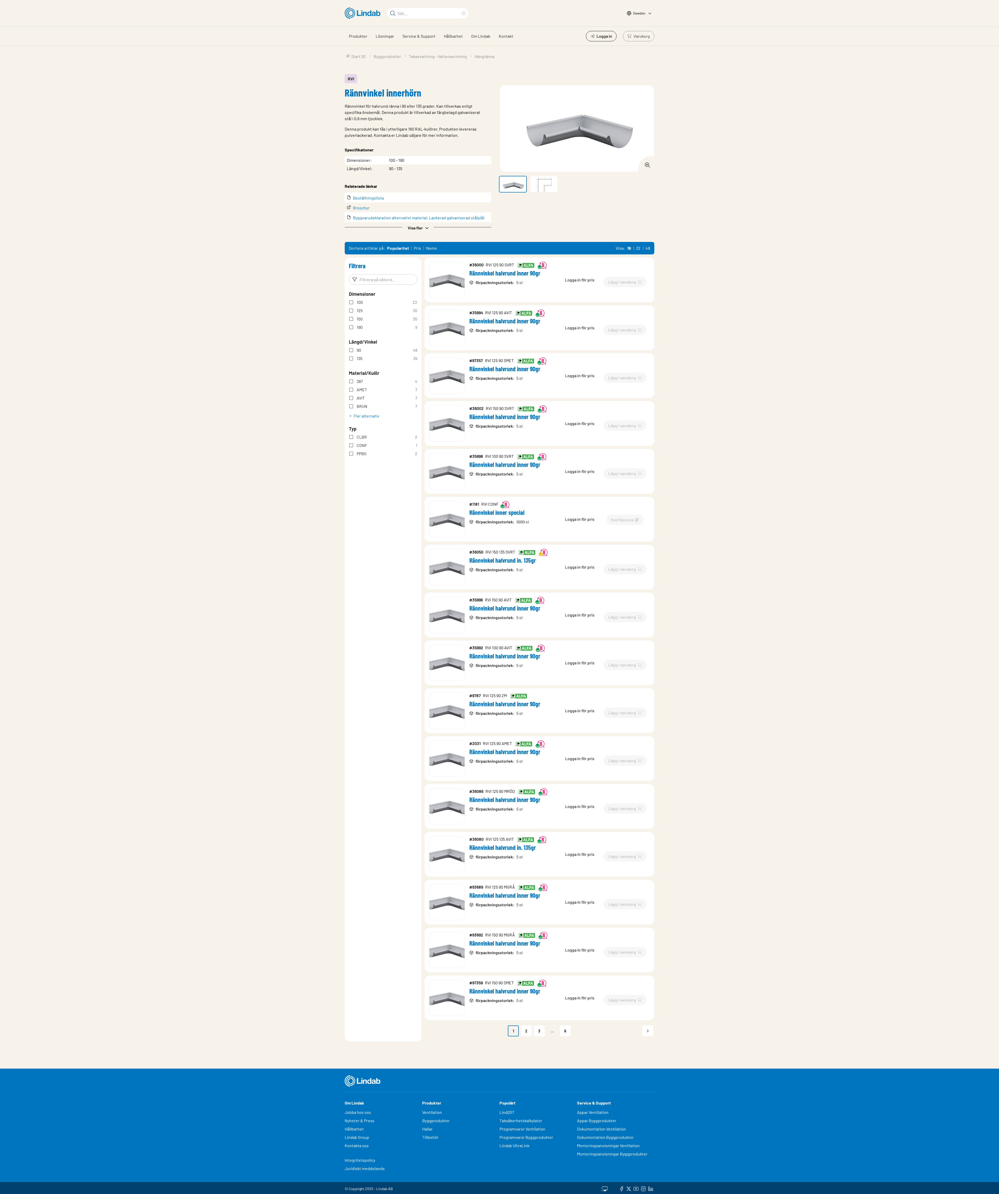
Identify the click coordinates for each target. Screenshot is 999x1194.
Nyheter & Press (359, 1120)
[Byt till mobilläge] (604, 1188)
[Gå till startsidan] (364, 13)
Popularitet (398, 248)
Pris (417, 248)
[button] (418, 227)
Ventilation (432, 1112)
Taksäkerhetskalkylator (520, 1120)
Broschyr (361, 207)
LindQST (507, 1112)
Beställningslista (368, 197)
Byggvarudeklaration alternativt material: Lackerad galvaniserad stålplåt (419, 217)
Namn (431, 248)
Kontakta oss (357, 1145)
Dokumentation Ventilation (601, 1128)
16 (629, 248)
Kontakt (506, 36)
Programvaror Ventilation (522, 1128)
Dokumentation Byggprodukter (605, 1137)
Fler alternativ (366, 415)
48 (647, 248)
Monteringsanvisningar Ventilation (608, 1145)
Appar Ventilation (593, 1112)
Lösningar (385, 36)
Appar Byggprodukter (596, 1120)
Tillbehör (430, 1137)
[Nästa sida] (647, 1030)
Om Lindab (480, 36)
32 (638, 248)
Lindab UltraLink (514, 1145)
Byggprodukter (436, 1120)
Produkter (358, 36)
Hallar (427, 1128)
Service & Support (419, 36)
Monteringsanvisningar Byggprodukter (612, 1153)
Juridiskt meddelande (365, 1168)
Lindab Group (357, 1137)
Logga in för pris (579, 279)
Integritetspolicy (360, 1160)
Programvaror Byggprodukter (526, 1137)
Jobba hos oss (358, 1112)
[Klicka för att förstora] (646, 163)
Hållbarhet (453, 36)
